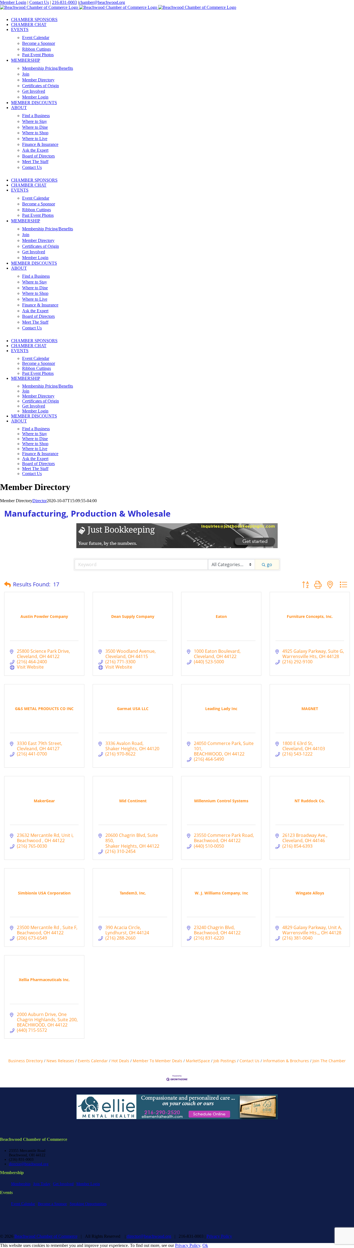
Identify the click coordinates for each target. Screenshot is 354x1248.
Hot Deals (120, 1060)
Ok (205, 1245)
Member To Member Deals (157, 1060)
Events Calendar (93, 1060)
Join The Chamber (329, 1060)
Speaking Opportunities (88, 1204)
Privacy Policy (219, 1236)
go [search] (269, 564)
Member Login (13, 2)
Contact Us (39, 2)
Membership (20, 1184)
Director (39, 500)
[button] (7, 584)
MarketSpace (198, 1060)
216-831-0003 (64, 2)
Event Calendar (23, 1204)
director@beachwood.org (28, 1164)
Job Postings (225, 1060)
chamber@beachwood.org (102, 2)
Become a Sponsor (52, 1204)
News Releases (60, 1060)
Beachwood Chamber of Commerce (45, 1236)
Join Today (41, 1184)
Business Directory (25, 1060)
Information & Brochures (286, 1060)
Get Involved (63, 1184)
